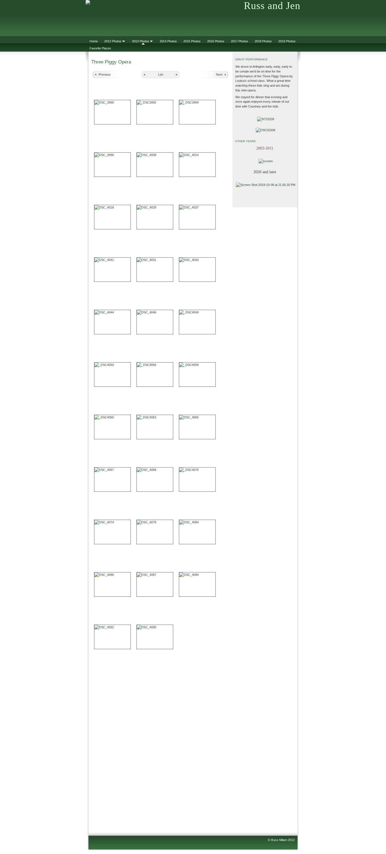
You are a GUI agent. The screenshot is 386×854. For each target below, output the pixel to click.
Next (219, 74)
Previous (105, 74)
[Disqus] (160, 745)
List (160, 74)
